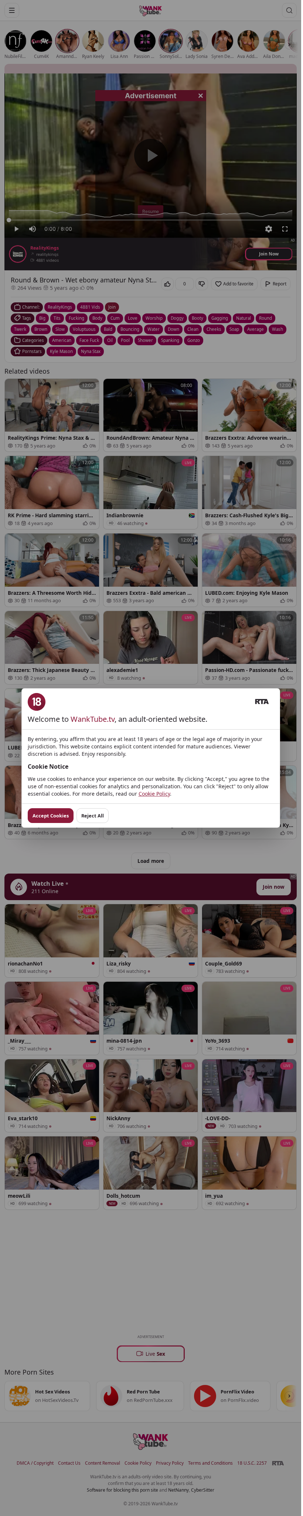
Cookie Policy (154, 793)
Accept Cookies (51, 815)
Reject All (92, 815)
